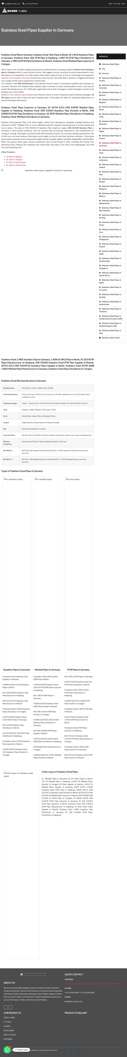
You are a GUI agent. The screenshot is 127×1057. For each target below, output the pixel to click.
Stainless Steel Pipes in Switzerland (110, 303)
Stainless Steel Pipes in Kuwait (110, 180)
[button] (123, 11)
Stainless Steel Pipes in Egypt (110, 129)
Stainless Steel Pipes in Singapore (110, 266)
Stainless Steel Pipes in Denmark (110, 122)
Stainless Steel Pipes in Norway (110, 216)
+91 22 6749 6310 (87, 992)
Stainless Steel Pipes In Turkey (110, 79)
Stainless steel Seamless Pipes (13, 78)
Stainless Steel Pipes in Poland (110, 245)
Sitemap (70, 1050)
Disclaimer (77, 1050)
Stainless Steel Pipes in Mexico (110, 194)
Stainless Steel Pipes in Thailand (110, 310)
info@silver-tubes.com (73, 1001)
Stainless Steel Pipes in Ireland (110, 165)
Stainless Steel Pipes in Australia (110, 86)
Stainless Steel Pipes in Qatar (110, 252)
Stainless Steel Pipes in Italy (110, 173)
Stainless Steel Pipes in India (110, 151)
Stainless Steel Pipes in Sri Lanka (110, 288)
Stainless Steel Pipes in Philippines (110, 238)
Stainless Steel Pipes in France (110, 137)
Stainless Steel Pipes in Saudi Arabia (110, 259)
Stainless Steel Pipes (110, 64)
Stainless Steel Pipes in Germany (110, 144)
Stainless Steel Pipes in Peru (110, 230)
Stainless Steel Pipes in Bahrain (110, 93)
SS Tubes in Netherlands (16, 165)
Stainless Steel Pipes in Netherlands (110, 202)
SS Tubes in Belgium (14, 159)
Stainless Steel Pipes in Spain (110, 281)
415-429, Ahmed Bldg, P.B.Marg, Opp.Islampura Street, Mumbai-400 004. (93, 984)
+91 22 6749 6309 (72, 992)
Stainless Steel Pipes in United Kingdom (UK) (110, 324)
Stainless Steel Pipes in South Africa (110, 274)
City (103, 69)
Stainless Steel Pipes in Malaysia (110, 187)
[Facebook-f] (5, 1007)
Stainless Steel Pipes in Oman (110, 223)
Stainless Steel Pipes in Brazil (110, 108)
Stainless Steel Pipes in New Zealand (110, 209)
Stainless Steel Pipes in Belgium (110, 101)
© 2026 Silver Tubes (22, 1050)
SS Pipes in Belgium (14, 156)
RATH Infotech (62, 1050)
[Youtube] (10, 1007)
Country (105, 73)
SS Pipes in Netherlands (16, 162)
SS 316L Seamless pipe (16, 95)
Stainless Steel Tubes (111, 338)
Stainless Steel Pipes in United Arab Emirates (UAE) (111, 317)
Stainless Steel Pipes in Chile (110, 115)
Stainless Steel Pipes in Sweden (110, 295)
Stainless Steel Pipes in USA (110, 331)
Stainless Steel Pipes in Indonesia (110, 158)
